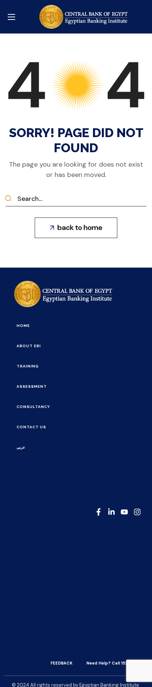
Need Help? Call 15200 (110, 663)
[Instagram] (137, 512)
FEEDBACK (61, 663)
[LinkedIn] (111, 512)
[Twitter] (124, 512)
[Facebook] (98, 512)
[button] (76, 227)
